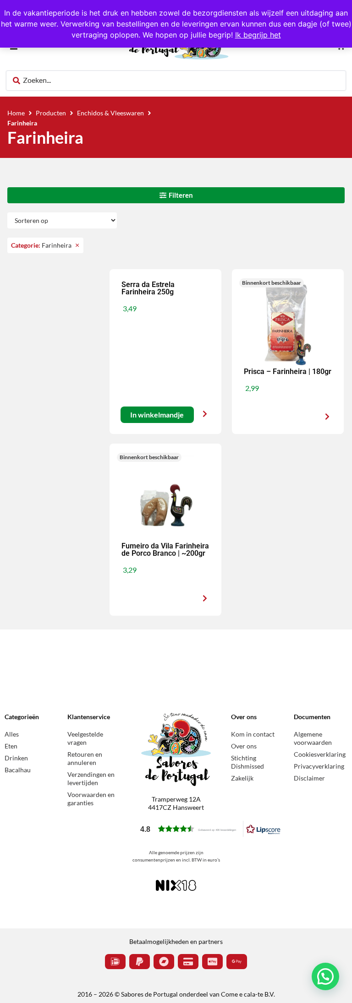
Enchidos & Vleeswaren (110, 113)
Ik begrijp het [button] (258, 34)
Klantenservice (88, 717)
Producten (51, 113)
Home (16, 113)
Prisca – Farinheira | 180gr (287, 371)
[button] (271, 282)
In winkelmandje (157, 415)
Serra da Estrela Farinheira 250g (148, 288)
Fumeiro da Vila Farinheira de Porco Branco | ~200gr (165, 550)
